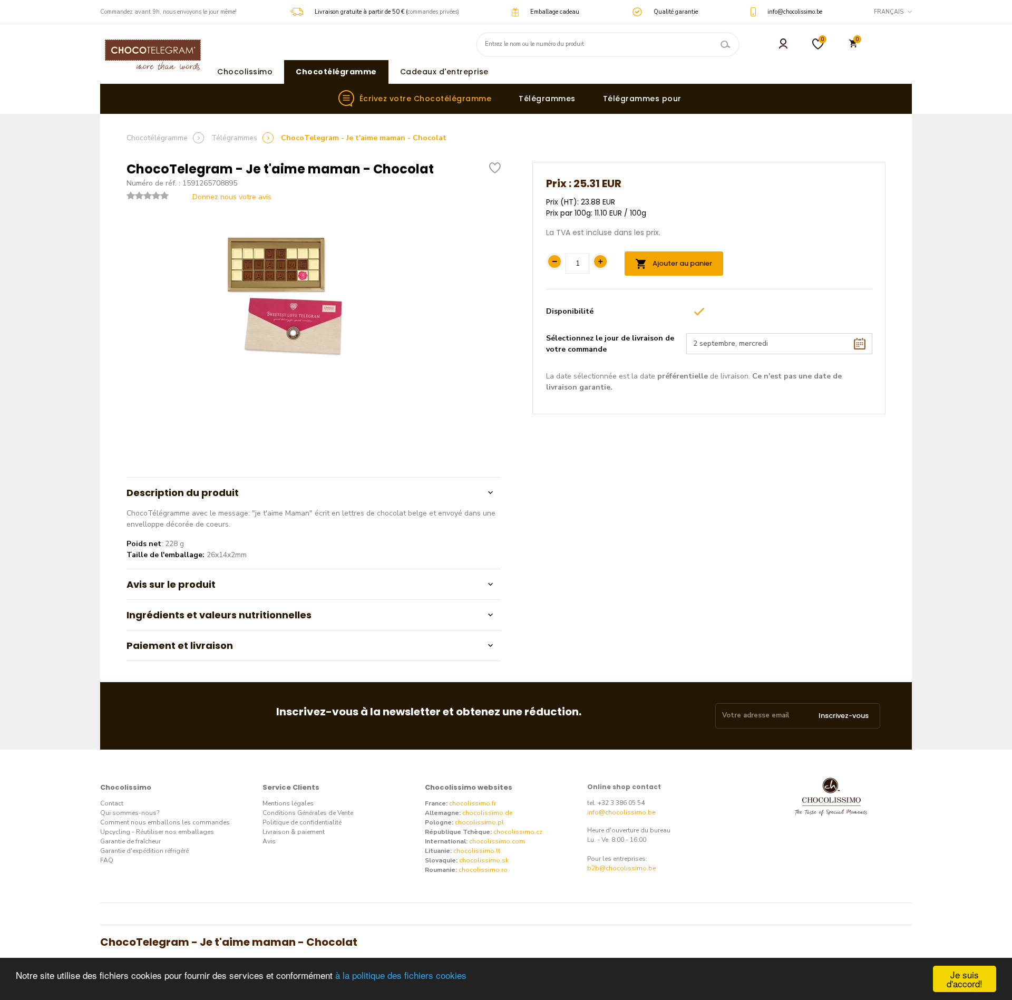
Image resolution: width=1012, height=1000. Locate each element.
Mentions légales (288, 803)
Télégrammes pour (642, 98)
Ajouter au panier (681, 263)
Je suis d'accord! (964, 979)
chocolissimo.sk (484, 860)
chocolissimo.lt (476, 851)
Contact (111, 803)
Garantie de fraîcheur (130, 841)
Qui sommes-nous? (129, 813)
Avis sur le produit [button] (171, 584)
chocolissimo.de (487, 813)
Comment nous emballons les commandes (165, 822)
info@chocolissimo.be (621, 812)
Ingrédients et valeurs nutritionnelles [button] (219, 615)
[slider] (147, 195)
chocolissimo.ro (483, 870)
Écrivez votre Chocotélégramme (425, 98)
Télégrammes (547, 98)
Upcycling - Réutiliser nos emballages (157, 832)
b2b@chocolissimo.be (621, 868)
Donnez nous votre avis (231, 197)
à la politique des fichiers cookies (400, 975)
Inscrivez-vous (844, 716)
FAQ (106, 860)
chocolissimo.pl (479, 822)
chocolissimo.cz (517, 832)
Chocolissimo (245, 71)
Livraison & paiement (293, 832)
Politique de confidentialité (302, 822)
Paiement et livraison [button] (179, 645)
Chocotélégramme (336, 71)
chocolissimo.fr (472, 803)
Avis (269, 841)
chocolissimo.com (497, 841)
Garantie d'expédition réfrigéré (144, 851)
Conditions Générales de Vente (307, 813)
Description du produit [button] (182, 492)
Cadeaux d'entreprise (444, 71)
